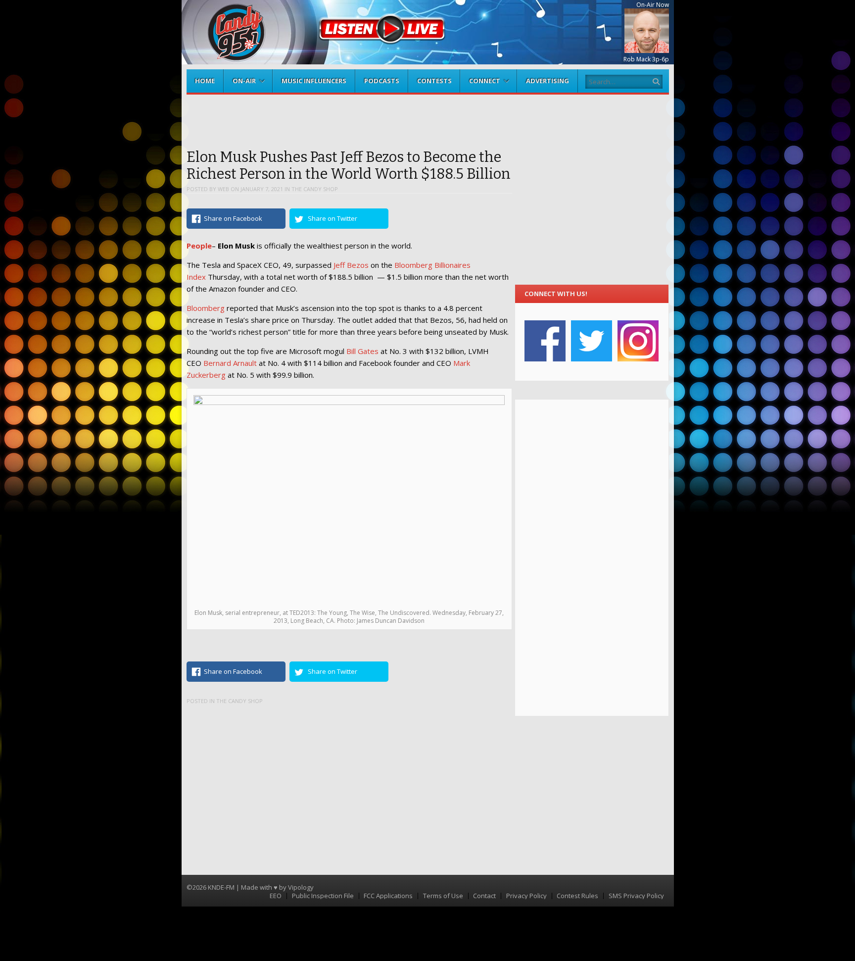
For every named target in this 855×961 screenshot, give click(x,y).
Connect (484, 80)
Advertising (547, 80)
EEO (276, 896)
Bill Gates (362, 351)
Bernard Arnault (230, 363)
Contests (434, 80)
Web (223, 189)
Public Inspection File (323, 896)
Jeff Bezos (351, 265)
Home (205, 80)
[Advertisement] (591, 557)
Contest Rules (577, 896)
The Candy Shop (314, 189)
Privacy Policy (526, 896)
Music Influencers (314, 80)
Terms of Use (443, 896)
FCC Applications (388, 896)
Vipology (301, 887)
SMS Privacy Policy (636, 896)
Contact (484, 896)
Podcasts (381, 80)
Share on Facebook (233, 218)
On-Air (244, 80)
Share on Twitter (332, 218)
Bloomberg (206, 308)
